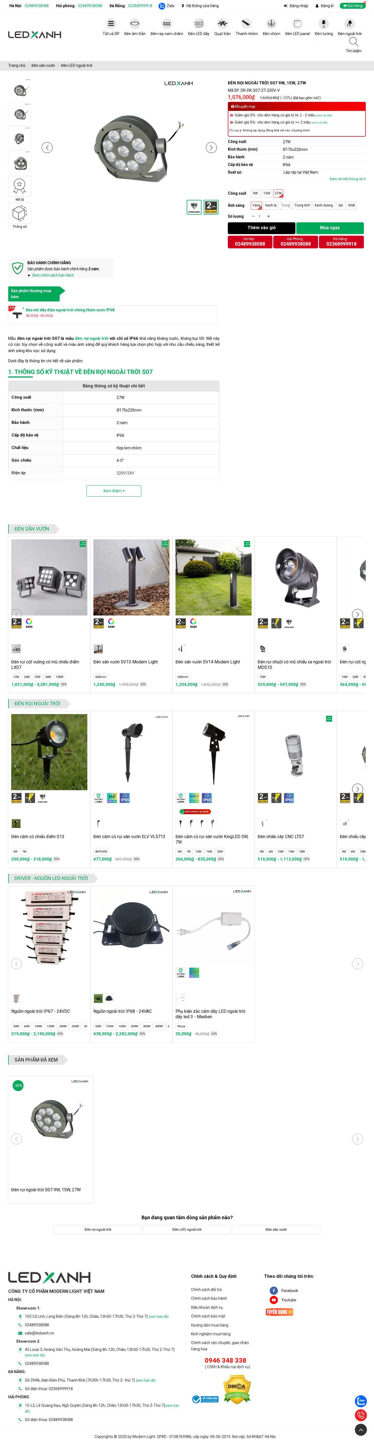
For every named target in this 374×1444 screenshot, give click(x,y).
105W (110, 1026)
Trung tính (302, 205)
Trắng (285, 205)
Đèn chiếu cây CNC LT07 (281, 836)
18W (302, 851)
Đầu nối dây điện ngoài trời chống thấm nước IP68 (70, 310)
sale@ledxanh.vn (39, 1333)
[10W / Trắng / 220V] (344, 649)
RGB (352, 205)
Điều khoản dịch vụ (207, 1307)
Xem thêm (112, 491)
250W (75, 1026)
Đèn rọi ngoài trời (37, 703)
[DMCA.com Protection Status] (237, 1390)
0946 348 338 (225, 1360)
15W (266, 193)
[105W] (109, 998)
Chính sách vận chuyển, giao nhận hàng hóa (220, 1346)
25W (27, 677)
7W (24, 851)
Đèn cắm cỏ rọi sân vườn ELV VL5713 (129, 836)
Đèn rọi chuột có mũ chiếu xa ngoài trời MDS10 (294, 664)
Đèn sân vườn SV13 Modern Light (125, 662)
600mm (100, 677)
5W (15, 851)
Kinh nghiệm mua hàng (211, 1334)
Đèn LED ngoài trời (76, 65)
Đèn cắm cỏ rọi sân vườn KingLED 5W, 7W (212, 839)
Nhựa (181, 1026)
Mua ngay (330, 227)
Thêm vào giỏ (262, 227)
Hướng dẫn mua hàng (209, 1325)
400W (159, 1026)
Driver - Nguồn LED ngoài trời (51, 878)
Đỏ (341, 205)
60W (27, 1026)
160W (122, 1026)
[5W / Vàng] (180, 823)
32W (37, 677)
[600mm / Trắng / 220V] (98, 649)
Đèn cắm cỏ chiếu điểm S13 (37, 836)
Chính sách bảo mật (208, 1316)
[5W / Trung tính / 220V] (16, 823)
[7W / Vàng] (191, 823)
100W (60, 677)
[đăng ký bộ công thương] (204, 1400)
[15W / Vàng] (212, 823)
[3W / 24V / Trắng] (262, 823)
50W (16, 1026)
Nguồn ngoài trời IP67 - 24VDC (40, 1011)
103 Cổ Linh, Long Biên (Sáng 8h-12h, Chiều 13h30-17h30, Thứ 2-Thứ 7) (97, 1316)
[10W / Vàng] (262, 649)
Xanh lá (271, 205)
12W (16, 677)
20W (355, 677)
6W (271, 851)
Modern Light (144, 1436)
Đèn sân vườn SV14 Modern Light (208, 662)
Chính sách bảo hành (209, 1298)
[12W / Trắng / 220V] (16, 649)
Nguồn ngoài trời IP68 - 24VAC (122, 1011)
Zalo (170, 6)
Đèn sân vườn (43, 65)
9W (255, 193)
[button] (47, 147)
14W (291, 851)
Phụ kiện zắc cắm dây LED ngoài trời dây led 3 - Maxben (210, 1014)
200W (63, 1026)
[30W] (16, 998)
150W (50, 1026)
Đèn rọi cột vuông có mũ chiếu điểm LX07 (45, 664)
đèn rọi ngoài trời (91, 338)
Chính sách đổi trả (206, 1289)
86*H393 (101, 851)
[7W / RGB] (201, 823)
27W (278, 193)
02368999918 (140, 6)
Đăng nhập (299, 6)
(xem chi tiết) (324, 115)
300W (147, 1026)
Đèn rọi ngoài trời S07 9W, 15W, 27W (46, 1189)
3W (262, 851)
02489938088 (37, 6)
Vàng (256, 205)
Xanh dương (324, 205)
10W (263, 677)
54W (48, 677)
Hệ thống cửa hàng (202, 6)
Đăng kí (327, 6)
